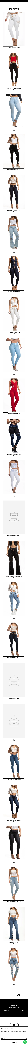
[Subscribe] (25, 1038)
